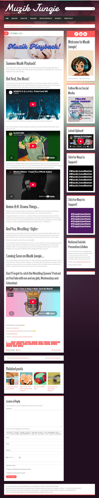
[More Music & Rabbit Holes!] (40, 378)
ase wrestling (20, 342)
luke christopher (55, 342)
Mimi (19, 350)
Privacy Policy (68, 18)
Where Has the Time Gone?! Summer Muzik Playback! (26, 388)
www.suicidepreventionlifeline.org (82, 262)
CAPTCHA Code (10, 465)
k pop (40, 342)
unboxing (54, 344)
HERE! (32, 240)
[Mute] (88, 147)
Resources (58, 18)
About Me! (14, 18)
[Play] (71, 147)
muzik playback (32, 344)
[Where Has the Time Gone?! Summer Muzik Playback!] (26, 378)
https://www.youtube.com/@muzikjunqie (22, 337)
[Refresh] (20, 457)
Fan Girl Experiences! (45, 18)
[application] (80, 141)
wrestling (9, 346)
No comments (11, 350)
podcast (41, 344)
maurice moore (10, 344)
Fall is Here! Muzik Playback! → (53, 358)
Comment (9, 408)
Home (7, 18)
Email (7, 443)
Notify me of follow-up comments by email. (19, 469)
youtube (20, 346)
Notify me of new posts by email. (16, 473)
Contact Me (23, 18)
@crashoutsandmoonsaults (13, 331)
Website (8, 450)
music (25, 344)
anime (13, 342)
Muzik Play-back (14, 26)
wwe (15, 346)
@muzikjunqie (15, 328)
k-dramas (46, 342)
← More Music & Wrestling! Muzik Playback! (17, 358)
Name (7, 437)
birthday (28, 342)
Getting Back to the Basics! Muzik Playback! (53, 388)
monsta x (19, 344)
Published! (33, 18)
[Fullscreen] (91, 147)
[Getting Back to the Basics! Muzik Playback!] (54, 378)
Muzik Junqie (31, 7)
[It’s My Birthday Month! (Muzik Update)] (12, 378)
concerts (34, 342)
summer (47, 344)
